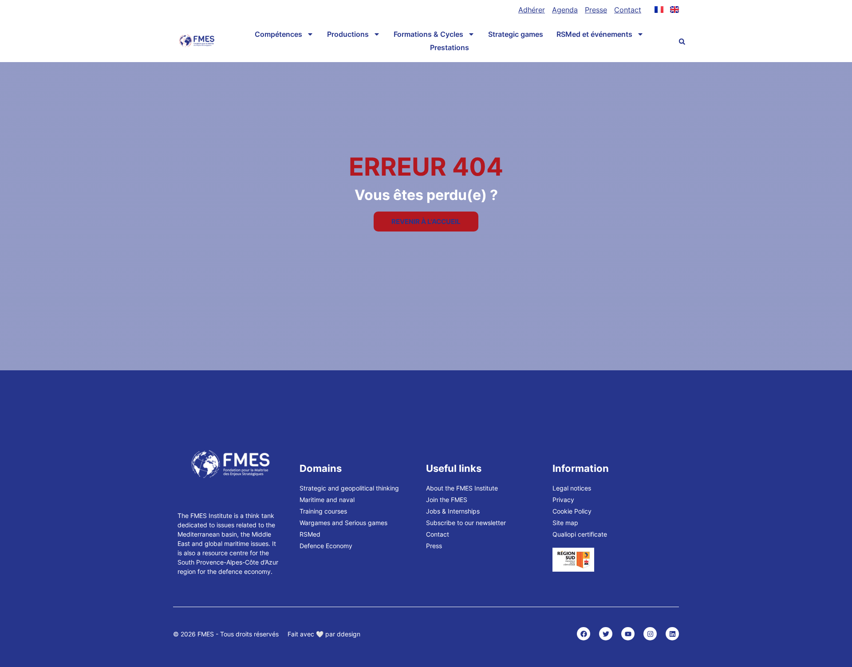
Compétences (278, 34)
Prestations (449, 47)
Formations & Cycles (428, 34)
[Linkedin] (672, 633)
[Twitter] (605, 633)
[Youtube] (628, 633)
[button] (682, 41)
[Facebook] (583, 633)
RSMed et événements (594, 34)
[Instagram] (650, 633)
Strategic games (515, 34)
